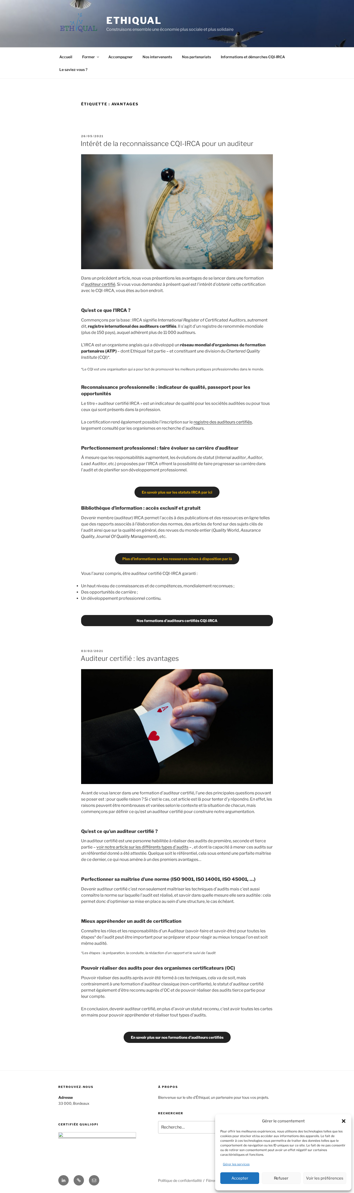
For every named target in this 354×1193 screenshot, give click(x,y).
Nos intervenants (157, 57)
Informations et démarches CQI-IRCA (253, 57)
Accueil (65, 57)
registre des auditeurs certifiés (223, 422)
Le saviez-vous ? (73, 69)
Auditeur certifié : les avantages (130, 658)
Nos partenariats (196, 57)
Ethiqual (134, 20)
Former (88, 57)
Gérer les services (236, 1164)
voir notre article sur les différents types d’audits (142, 847)
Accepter (239, 1178)
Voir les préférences (324, 1178)
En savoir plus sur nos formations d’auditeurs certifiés (177, 1037)
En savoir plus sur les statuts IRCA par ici (177, 492)
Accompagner (120, 57)
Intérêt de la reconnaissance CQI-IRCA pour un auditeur (167, 144)
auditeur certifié (100, 284)
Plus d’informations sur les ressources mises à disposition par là (177, 559)
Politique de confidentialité (180, 1180)
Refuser (281, 1178)
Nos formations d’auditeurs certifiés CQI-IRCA (177, 620)
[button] (343, 1121)
